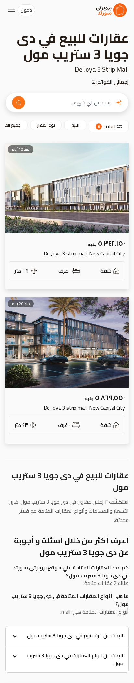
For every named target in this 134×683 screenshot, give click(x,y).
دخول (26, 10)
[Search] (18, 102)
